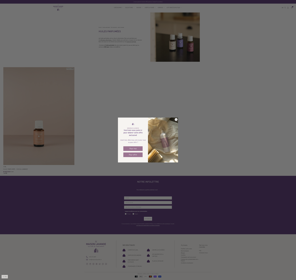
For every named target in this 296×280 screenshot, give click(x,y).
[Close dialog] (176, 119)
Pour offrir (133, 155)
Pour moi (133, 148)
